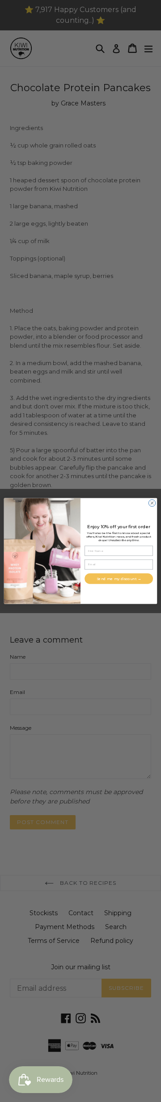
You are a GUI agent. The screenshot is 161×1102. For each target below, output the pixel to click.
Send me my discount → (119, 578)
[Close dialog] (151, 503)
